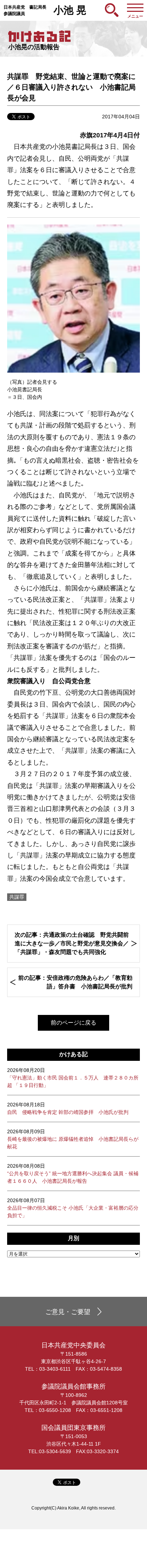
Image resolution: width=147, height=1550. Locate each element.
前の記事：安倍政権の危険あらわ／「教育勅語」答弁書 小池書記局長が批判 (75, 982)
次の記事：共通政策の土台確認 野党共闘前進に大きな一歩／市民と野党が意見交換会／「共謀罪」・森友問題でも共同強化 (72, 943)
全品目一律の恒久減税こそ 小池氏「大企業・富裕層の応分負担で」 (72, 1207)
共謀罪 (16, 897)
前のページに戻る (73, 1023)
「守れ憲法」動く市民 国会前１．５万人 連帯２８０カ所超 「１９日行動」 (72, 1077)
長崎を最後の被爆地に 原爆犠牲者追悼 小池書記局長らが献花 (72, 1139)
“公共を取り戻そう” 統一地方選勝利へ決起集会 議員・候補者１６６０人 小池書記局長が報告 (72, 1173)
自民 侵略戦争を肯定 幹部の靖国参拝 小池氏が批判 (67, 1108)
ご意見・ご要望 (67, 1311)
